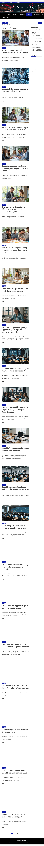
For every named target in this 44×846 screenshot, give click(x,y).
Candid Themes (34, 842)
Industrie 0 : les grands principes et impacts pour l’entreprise (15, 90)
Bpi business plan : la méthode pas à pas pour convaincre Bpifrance (15, 128)
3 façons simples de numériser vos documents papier (15, 730)
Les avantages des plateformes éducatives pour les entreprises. (14, 527)
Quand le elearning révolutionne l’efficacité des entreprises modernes (15, 488)
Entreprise (29, 14)
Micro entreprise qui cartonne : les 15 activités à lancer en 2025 (15, 290)
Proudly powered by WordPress (12, 842)
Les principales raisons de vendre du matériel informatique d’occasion (15, 687)
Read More (3, 63)
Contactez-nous (11, 2)
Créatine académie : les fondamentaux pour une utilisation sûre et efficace (37, 37)
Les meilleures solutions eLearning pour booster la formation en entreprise (15, 566)
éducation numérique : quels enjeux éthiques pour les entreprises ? (15, 369)
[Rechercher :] (36, 23)
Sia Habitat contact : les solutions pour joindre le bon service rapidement (37, 46)
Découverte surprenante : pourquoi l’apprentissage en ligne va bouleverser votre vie (15, 329)
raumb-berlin (22, 7)
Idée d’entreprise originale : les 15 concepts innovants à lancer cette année (14, 250)
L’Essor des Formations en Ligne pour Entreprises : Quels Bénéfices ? (15, 645)
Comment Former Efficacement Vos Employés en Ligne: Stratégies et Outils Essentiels (15, 409)
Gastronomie (8, 14)
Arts (8, 17)
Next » (18, 833)
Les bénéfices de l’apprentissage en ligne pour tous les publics (15, 606)
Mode (4, 17)
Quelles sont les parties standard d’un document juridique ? (14, 815)
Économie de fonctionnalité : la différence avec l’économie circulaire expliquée (13, 209)
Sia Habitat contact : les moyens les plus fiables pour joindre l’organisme (37, 41)
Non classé (34, 67)
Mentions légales (17, 2)
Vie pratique (22, 14)
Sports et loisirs (37, 14)
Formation (15, 14)
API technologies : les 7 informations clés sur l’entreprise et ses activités (15, 51)
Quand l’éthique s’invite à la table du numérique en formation (15, 449)
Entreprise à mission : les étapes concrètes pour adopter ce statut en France (15, 168)
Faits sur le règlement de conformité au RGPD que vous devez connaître (15, 771)
